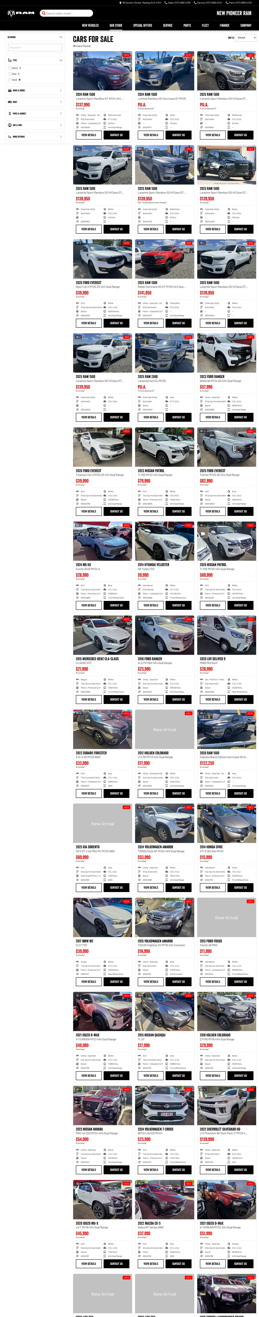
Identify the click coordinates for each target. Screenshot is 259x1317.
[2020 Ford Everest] (102, 259)
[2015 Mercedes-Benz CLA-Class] (102, 635)
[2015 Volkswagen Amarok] (164, 917)
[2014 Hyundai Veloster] (164, 541)
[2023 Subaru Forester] (102, 729)
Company (245, 25)
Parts (187, 25)
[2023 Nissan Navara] (102, 1105)
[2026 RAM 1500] (226, 729)
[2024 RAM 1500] (102, 71)
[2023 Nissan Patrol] (164, 447)
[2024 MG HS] (102, 541)
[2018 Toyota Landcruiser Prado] (226, 1293)
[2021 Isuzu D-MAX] (102, 1011)
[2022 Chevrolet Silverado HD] (226, 1105)
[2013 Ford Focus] (226, 917)
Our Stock (116, 25)
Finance (224, 25)
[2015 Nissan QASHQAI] (164, 1011)
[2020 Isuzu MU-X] (102, 1199)
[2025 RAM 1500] (164, 259)
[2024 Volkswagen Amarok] (164, 823)
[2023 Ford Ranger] (226, 353)
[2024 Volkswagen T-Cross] (164, 1105)
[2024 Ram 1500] (164, 71)
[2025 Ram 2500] (164, 353)
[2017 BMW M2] (102, 917)
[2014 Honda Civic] (226, 823)
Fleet (205, 25)
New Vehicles (90, 25)
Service (167, 25)
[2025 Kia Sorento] (102, 823)
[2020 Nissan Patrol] (226, 541)
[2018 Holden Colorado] (226, 1011)
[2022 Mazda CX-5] (164, 1199)
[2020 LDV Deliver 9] (226, 635)
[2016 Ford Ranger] (164, 635)
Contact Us (116, 135)
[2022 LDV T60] (102, 1293)
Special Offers (142, 25)
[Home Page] (21, 13)
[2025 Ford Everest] (226, 447)
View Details (89, 135)
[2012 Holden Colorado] (164, 729)
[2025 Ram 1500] (226, 71)
